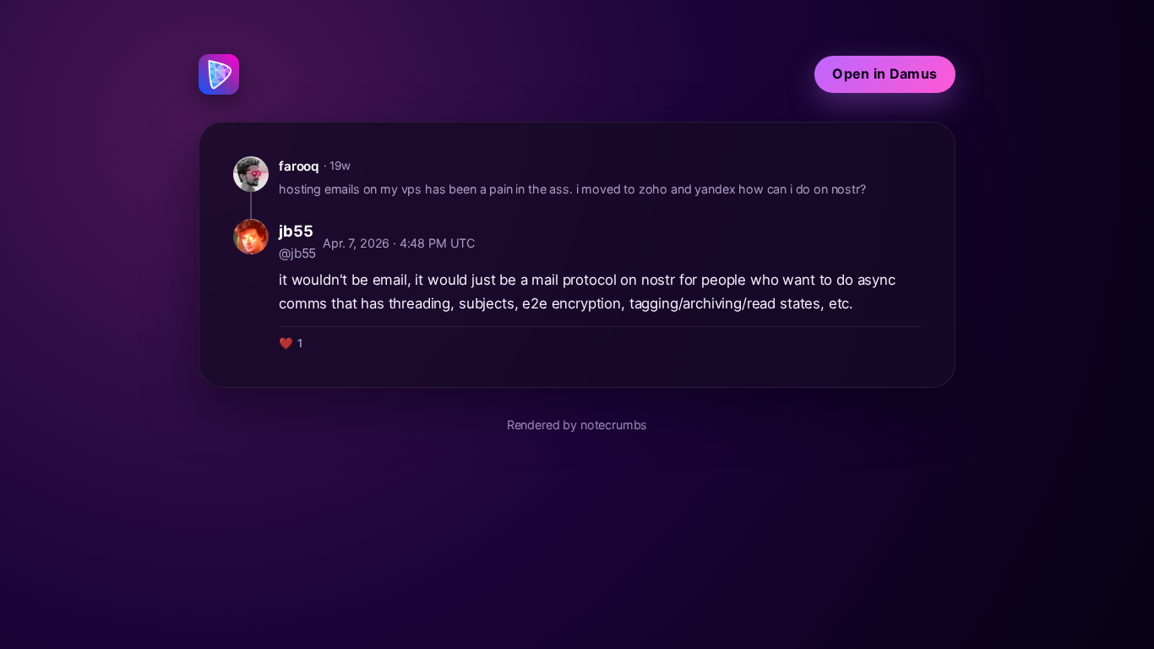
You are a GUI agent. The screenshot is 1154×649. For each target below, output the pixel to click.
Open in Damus (884, 73)
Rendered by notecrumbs (577, 424)
